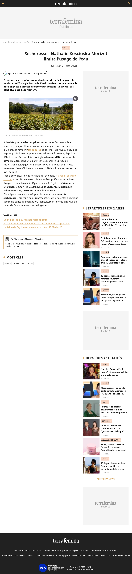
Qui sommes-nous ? (52, 550)
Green (16, 263)
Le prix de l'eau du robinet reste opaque (25, 219)
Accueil (6, 42)
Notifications (93, 555)
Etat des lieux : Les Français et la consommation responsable (36, 223)
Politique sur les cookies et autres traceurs (99, 550)
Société (26, 42)
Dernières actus (16, 42)
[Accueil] (66, 3)
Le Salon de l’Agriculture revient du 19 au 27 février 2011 (34, 227)
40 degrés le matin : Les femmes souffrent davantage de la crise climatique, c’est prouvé (113, 280)
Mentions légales (70, 550)
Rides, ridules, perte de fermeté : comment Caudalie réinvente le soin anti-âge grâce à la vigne (114, 448)
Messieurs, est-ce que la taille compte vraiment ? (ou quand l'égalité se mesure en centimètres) (113, 299)
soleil (30, 263)
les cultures (34, 149)
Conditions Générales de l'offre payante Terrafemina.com (60, 555)
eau (23, 263)
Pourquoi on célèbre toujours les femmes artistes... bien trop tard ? (114, 409)
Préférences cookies (121, 555)
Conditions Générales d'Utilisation (26, 550)
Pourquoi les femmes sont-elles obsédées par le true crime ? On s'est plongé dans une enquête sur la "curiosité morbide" (114, 263)
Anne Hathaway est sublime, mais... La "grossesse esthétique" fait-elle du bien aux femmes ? (112, 431)
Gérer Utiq (105, 555)
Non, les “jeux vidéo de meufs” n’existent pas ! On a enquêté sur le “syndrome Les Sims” (114, 373)
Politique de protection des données (17, 555)
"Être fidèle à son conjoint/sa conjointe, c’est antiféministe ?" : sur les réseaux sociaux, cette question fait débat (115, 225)
